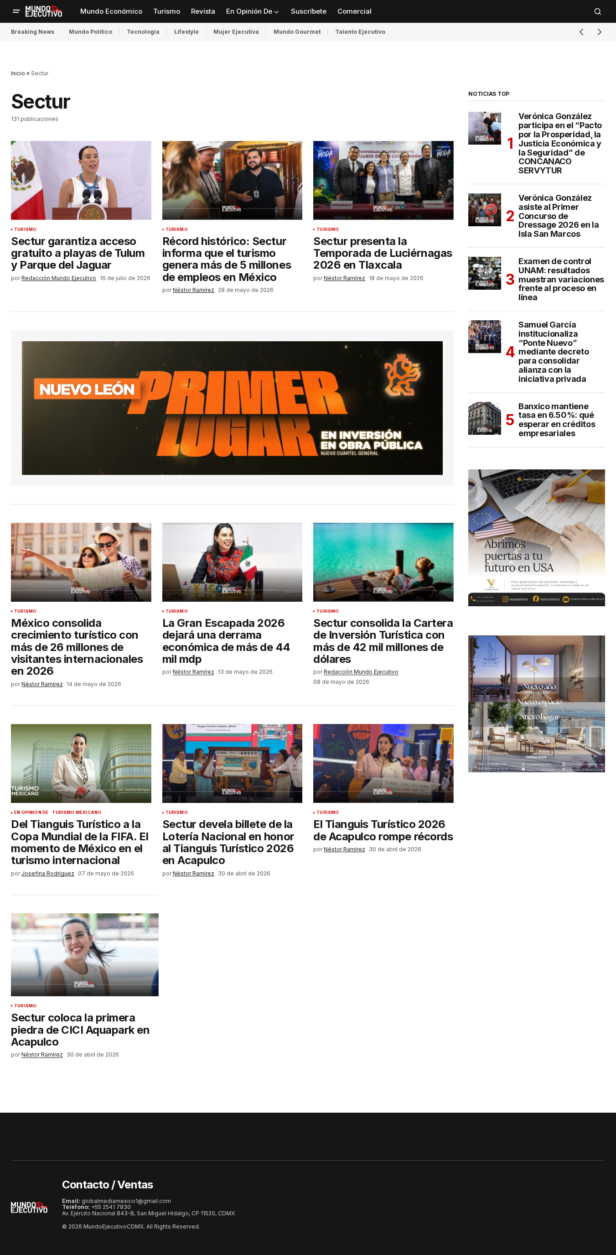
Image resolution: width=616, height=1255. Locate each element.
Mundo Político (90, 31)
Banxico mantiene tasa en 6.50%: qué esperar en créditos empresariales (556, 420)
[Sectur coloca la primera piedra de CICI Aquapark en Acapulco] (85, 954)
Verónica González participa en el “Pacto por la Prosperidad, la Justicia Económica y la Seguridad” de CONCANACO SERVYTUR (560, 143)
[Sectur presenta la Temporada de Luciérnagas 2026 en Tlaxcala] (383, 180)
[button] (16, 11)
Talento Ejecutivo (360, 31)
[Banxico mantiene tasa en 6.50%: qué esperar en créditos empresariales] (484, 418)
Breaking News (32, 31)
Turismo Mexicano (76, 812)
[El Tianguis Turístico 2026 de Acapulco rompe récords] (383, 763)
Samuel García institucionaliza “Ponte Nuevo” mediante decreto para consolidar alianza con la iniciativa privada (553, 352)
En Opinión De (31, 812)
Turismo (25, 229)
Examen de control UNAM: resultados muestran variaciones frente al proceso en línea (561, 279)
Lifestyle (186, 31)
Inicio (18, 73)
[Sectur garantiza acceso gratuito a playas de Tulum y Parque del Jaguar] (81, 180)
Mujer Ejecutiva (236, 31)
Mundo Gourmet (297, 31)
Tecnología (143, 31)
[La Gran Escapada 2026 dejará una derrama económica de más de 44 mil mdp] (232, 562)
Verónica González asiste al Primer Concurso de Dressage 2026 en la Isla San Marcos (558, 216)
